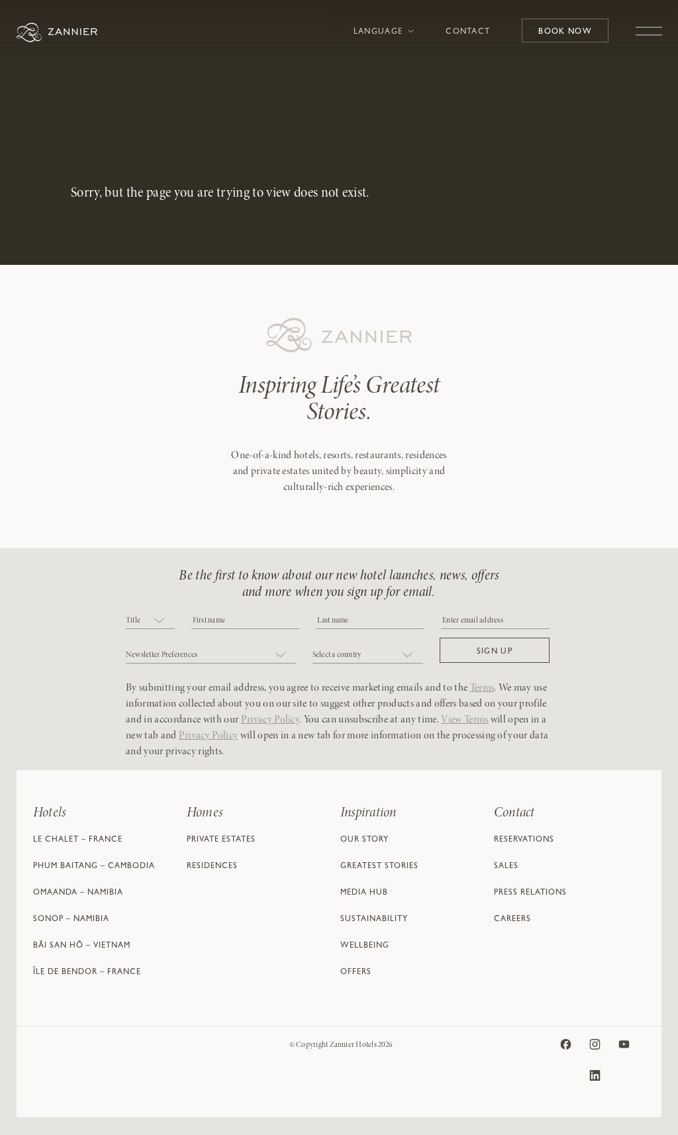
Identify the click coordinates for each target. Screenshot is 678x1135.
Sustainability (374, 920)
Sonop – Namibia (71, 920)
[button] (495, 650)
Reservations (524, 840)
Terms (482, 688)
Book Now (565, 32)
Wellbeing (364, 946)
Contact (468, 32)
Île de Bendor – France (87, 973)
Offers (355, 973)
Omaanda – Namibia (78, 893)
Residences (212, 867)
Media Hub (364, 893)
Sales (506, 867)
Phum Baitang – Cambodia (94, 867)
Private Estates (221, 840)
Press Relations (530, 893)
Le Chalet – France (77, 840)
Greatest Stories (379, 867)
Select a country (337, 655)
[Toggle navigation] (649, 24)
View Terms (464, 720)
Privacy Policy (270, 720)
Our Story (364, 840)
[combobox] (150, 621)
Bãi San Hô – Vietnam (81, 946)
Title (133, 620)
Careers (512, 920)
